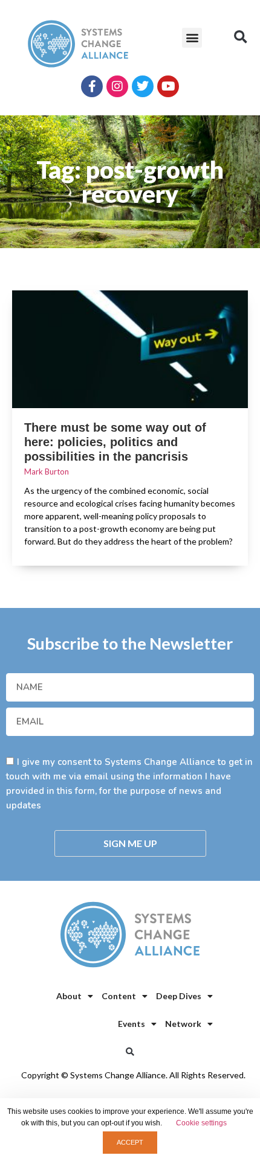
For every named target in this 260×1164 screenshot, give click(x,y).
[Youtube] (168, 86)
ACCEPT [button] (130, 1142)
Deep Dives (178, 996)
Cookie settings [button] (201, 1123)
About (69, 996)
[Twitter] (143, 86)
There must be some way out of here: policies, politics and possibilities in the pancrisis (115, 442)
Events (131, 1023)
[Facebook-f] (92, 86)
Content (119, 996)
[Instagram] (117, 86)
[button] (192, 38)
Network (183, 1023)
